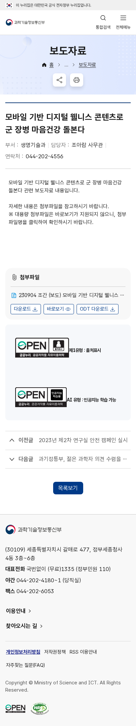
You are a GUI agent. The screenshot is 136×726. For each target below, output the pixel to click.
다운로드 (22, 309)
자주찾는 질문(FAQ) (25, 665)
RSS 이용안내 (83, 652)
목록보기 (68, 488)
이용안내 (16, 611)
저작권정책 (55, 652)
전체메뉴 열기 (123, 22)
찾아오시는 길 (21, 626)
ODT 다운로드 (94, 309)
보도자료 (87, 65)
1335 (67, 569)
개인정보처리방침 (23, 652)
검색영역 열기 (103, 22)
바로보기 (55, 309)
